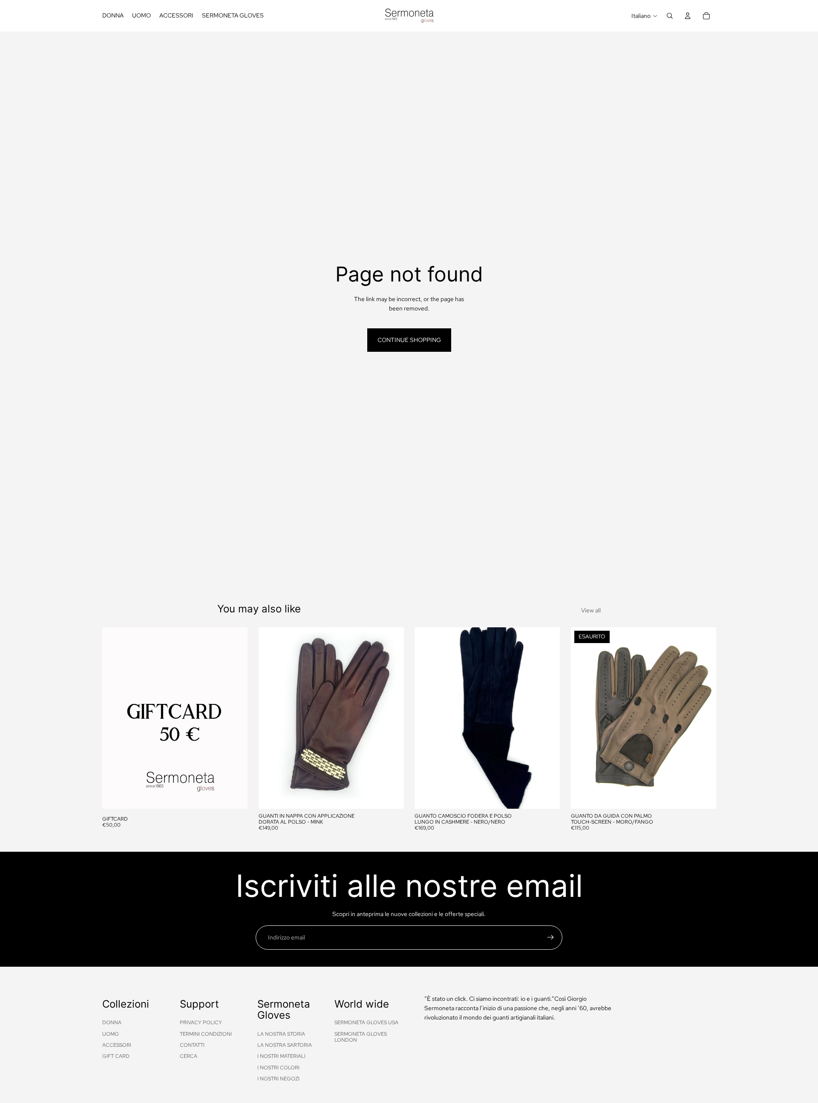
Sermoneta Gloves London (360, 1037)
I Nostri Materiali (281, 1056)
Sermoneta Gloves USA (366, 1022)
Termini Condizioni (206, 1034)
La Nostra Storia (281, 1034)
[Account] (687, 15)
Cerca (188, 1056)
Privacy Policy (201, 1022)
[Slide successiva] (390, 718)
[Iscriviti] (550, 937)
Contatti (192, 1045)
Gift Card (116, 1056)
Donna (111, 1022)
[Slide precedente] (271, 718)
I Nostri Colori (278, 1067)
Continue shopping (409, 340)
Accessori (116, 1045)
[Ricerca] (669, 15)
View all (591, 610)
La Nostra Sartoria (284, 1045)
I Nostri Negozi (278, 1078)
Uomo (110, 1034)
